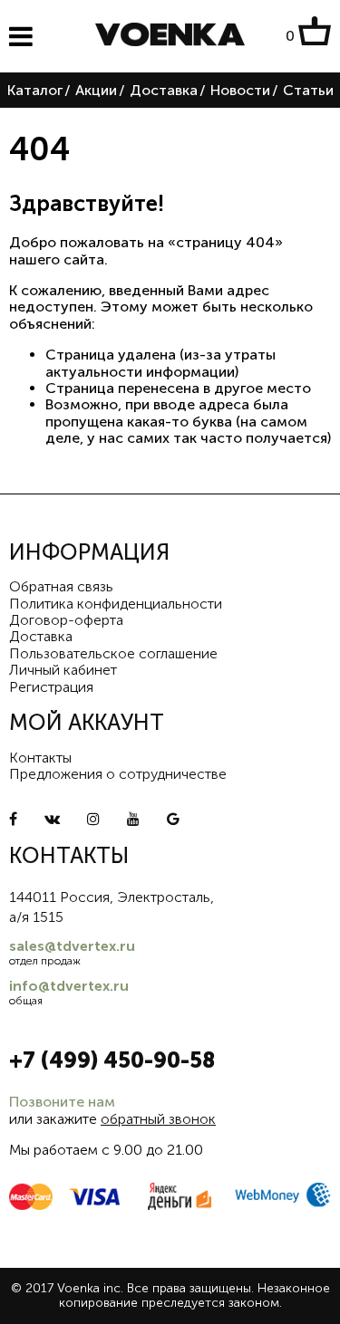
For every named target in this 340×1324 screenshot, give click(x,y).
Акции (96, 90)
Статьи (308, 90)
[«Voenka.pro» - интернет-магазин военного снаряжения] (170, 37)
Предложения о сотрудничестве (118, 773)
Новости (240, 90)
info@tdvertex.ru (69, 985)
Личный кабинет (63, 669)
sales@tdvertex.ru (72, 946)
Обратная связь (61, 586)
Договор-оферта (66, 619)
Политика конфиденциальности (115, 603)
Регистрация (51, 687)
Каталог (35, 90)
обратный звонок (158, 1118)
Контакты (40, 757)
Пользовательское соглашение (113, 653)
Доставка (164, 90)
